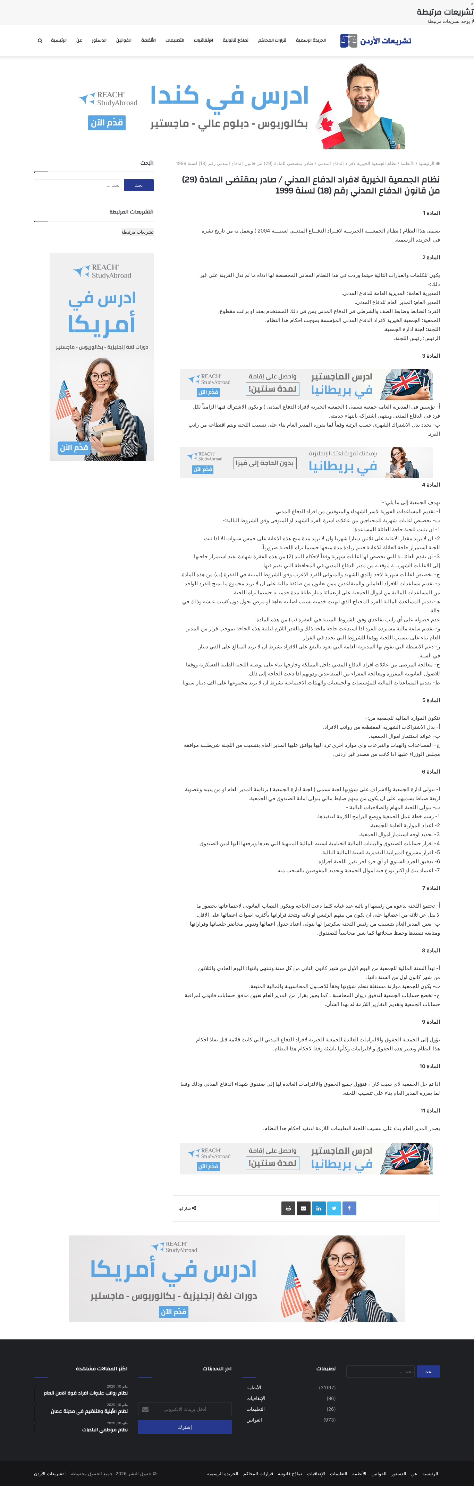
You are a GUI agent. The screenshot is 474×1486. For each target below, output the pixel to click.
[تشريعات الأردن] (376, 40)
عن (79, 40)
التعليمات (175, 40)
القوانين (124, 40)
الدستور (99, 40)
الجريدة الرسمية (311, 40)
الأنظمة (148, 40)
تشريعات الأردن (49, 1473)
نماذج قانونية (235, 40)
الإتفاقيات (203, 40)
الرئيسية (59, 40)
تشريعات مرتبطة (137, 232)
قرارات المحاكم (272, 40)
